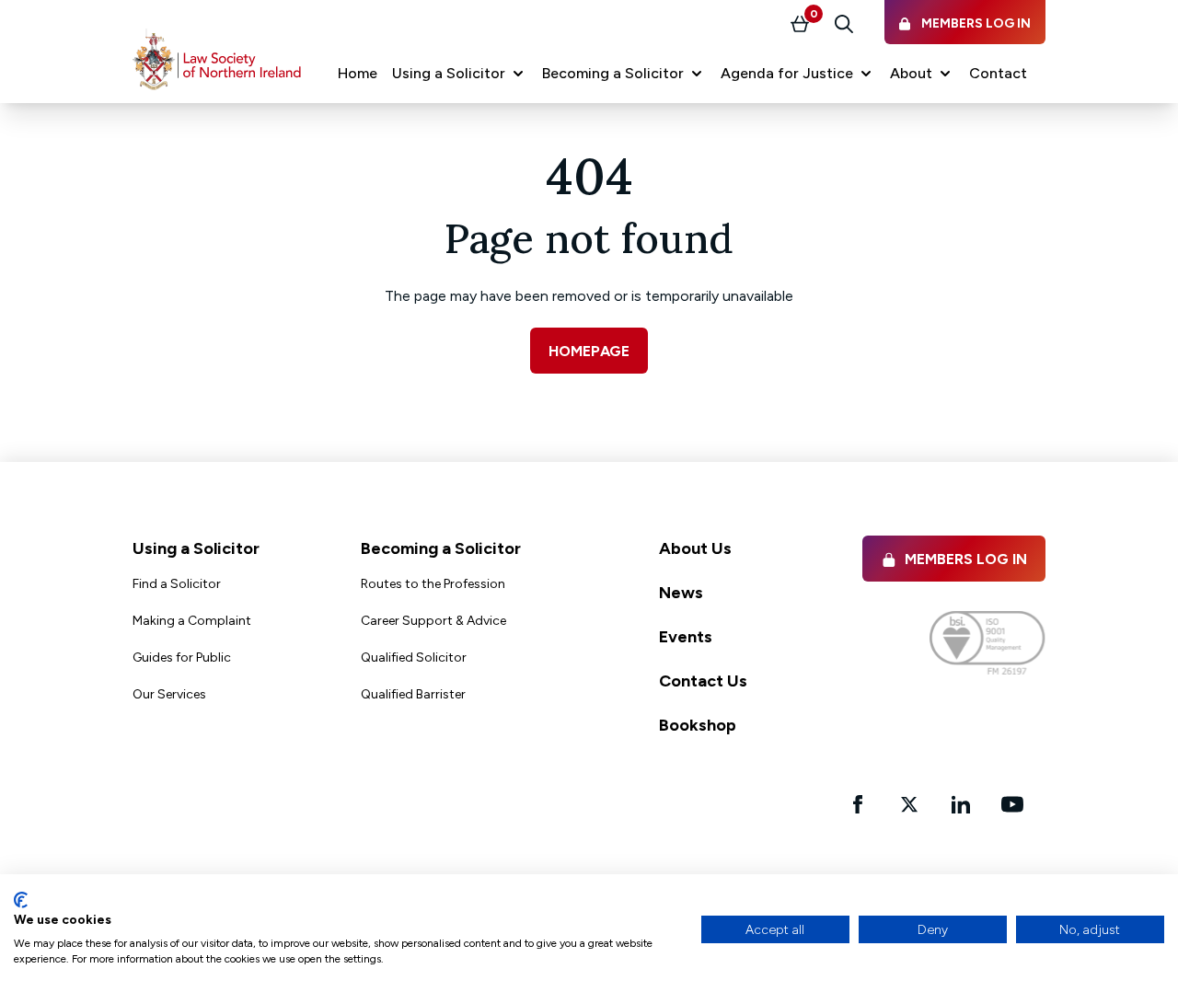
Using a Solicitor (196, 548)
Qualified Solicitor (414, 657)
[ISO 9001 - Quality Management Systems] (987, 643)
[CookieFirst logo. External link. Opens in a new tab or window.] (21, 900)
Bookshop (697, 725)
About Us (695, 548)
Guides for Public (182, 657)
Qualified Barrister (413, 694)
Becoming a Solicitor (441, 548)
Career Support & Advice (433, 621)
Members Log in (966, 559)
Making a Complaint (192, 621)
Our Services (169, 694)
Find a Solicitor (177, 584)
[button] (459, 73)
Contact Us (703, 681)
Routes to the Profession (433, 584)
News (681, 593)
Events (685, 637)
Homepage (589, 351)
